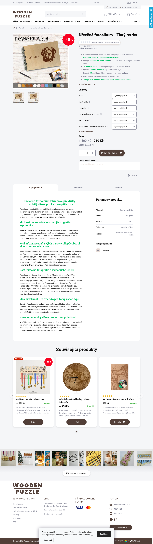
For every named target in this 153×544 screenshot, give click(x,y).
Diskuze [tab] (118, 187)
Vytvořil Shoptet (117, 541)
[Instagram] (115, 519)
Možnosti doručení (86, 131)
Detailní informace (86, 84)
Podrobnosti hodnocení (112, 42)
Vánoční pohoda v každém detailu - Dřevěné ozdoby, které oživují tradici (56, 505)
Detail (33, 422)
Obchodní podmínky (33, 3)
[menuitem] (23, 21)
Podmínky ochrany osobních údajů (56, 3)
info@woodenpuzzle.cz (122, 504)
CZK (133, 3)
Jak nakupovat (18, 3)
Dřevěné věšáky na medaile (53, 514)
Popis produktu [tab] (35, 187)
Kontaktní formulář (120, 527)
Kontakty (74, 3)
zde (92, 535)
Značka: (88, 48)
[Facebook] (111, 519)
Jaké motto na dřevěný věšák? (54, 510)
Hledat (83, 14)
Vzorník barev (17, 518)
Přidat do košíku (109, 153)
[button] (76, 431)
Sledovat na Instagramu (78, 473)
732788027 (118, 509)
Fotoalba (105, 250)
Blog (14, 522)
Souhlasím (104, 534)
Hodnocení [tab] (79, 187)
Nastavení (48, 540)
